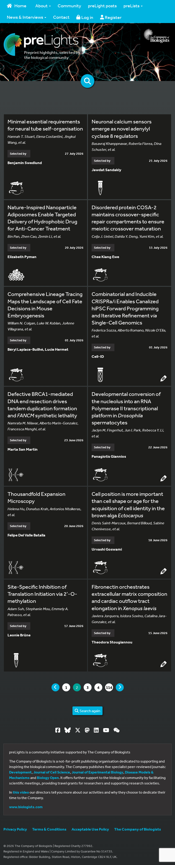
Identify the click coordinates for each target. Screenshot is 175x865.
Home (20, 5)
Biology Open (48, 777)
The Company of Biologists (137, 829)
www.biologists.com (26, 807)
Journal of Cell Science (51, 772)
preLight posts (102, 5)
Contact (61, 17)
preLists (132, 5)
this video (21, 792)
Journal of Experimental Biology (97, 772)
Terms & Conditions (49, 829)
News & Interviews (25, 17)
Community (69, 5)
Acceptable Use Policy (90, 829)
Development (20, 772)
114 (109, 687)
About (42, 5)
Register (112, 17)
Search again (89, 710)
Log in (86, 17)
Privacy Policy (15, 829)
